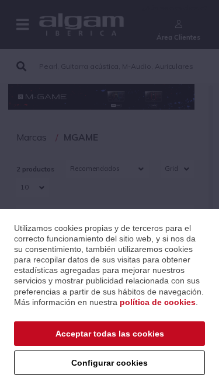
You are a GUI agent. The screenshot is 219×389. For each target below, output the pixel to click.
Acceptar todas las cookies (109, 333)
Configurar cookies (109, 362)
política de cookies (158, 302)
